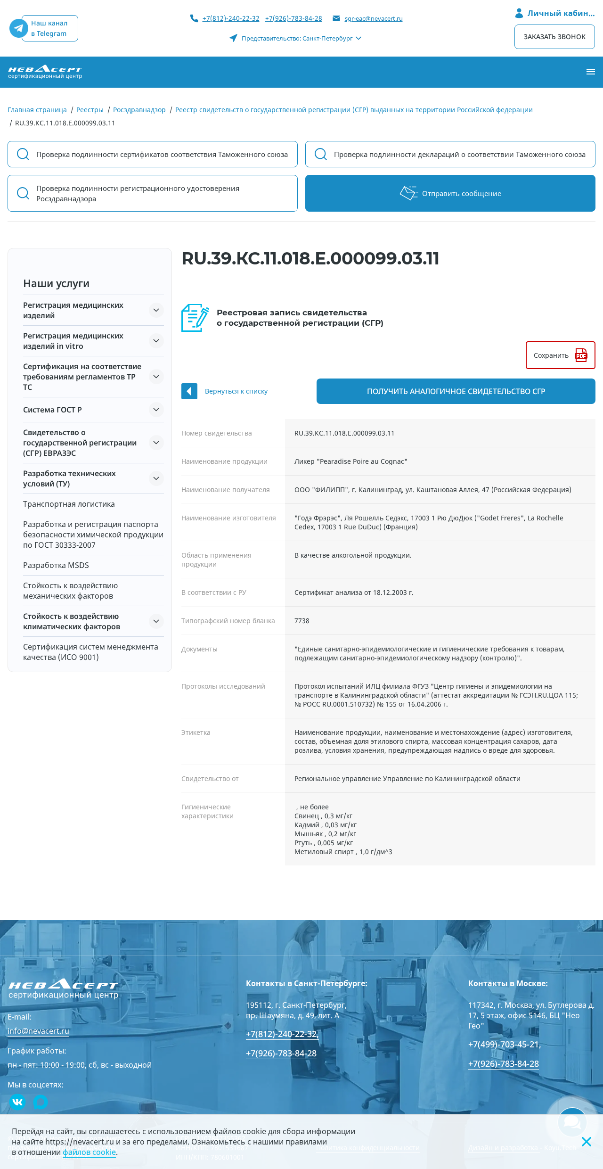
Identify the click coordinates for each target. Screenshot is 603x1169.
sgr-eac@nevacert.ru (374, 18)
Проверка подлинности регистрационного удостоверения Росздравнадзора (137, 193)
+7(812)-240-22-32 (231, 18)
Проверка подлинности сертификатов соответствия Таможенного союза (162, 154)
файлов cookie (89, 1152)
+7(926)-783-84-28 (293, 18)
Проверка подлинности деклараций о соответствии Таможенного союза (460, 154)
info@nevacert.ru (38, 1031)
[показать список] (156, 310)
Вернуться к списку (236, 391)
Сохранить (551, 355)
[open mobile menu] (590, 72)
